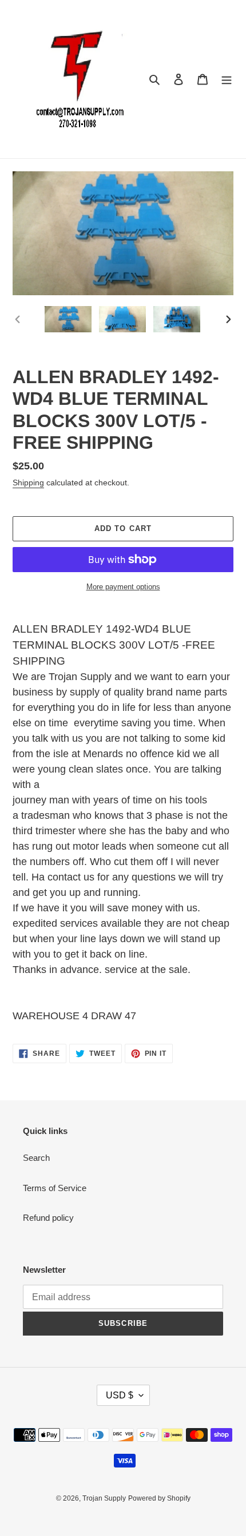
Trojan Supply (104, 1498)
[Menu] (227, 79)
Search (36, 1158)
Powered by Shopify (159, 1498)
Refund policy (48, 1218)
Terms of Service (54, 1188)
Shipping (28, 482)
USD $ (119, 1395)
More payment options (123, 586)
